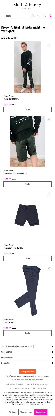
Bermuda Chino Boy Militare (15, 173)
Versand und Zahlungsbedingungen (37, 384)
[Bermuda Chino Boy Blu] (27, 216)
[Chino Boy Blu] (27, 290)
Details (27, 110)
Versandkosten (39, 376)
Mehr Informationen (35, 404)
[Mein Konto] (44, 16)
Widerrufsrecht (14, 388)
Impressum (42, 388)
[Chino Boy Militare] (27, 67)
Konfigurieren (41, 412)
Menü (8, 16)
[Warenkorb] (50, 16)
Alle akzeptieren (26, 412)
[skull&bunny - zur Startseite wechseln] (27, 6)
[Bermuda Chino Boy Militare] (27, 141)
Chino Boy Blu (9, 322)
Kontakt (20, 384)
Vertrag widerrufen (28, 372)
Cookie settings (10, 384)
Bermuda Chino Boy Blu (13, 248)
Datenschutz (26, 388)
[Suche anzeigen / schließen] (32, 16)
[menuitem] (6, 16)
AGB (34, 388)
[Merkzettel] (38, 16)
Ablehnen (12, 412)
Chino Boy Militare (11, 99)
